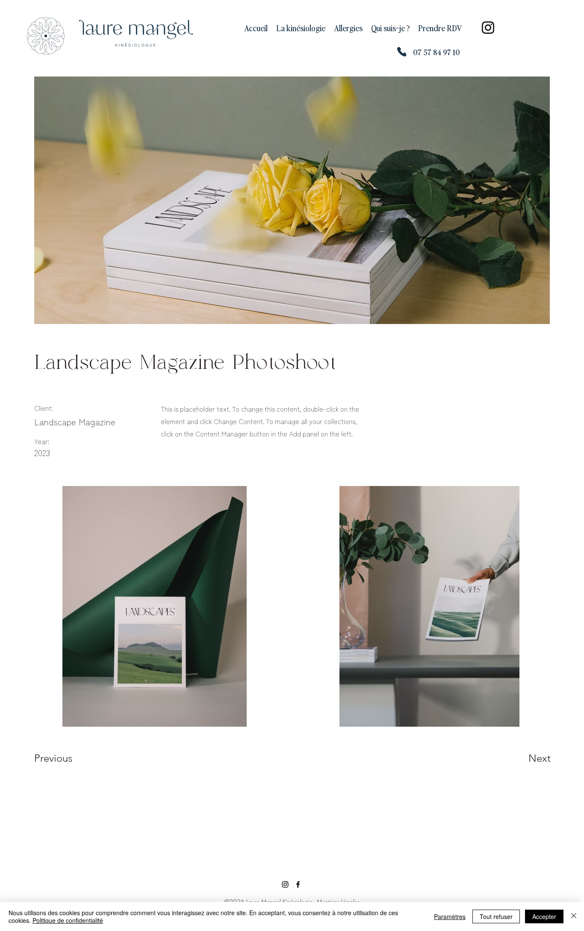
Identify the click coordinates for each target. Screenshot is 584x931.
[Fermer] (574, 916)
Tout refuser (496, 916)
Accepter (544, 916)
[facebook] (298, 884)
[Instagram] (488, 27)
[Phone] (401, 51)
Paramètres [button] (450, 916)
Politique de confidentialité (67, 920)
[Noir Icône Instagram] (285, 884)
